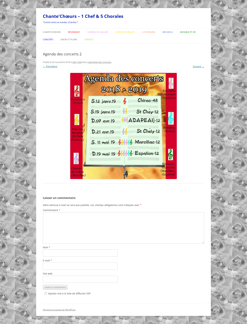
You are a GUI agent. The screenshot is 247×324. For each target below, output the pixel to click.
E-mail (47, 260)
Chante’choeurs (52, 32)
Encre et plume (69, 39)
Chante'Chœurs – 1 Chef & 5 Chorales (83, 16)
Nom (46, 247)
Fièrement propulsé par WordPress (59, 309)
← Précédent (50, 66)
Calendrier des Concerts (99, 62)
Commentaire (51, 210)
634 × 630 (77, 62)
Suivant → (198, 66)
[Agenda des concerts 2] (123, 126)
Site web (47, 273)
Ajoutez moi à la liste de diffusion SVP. (69, 293)
